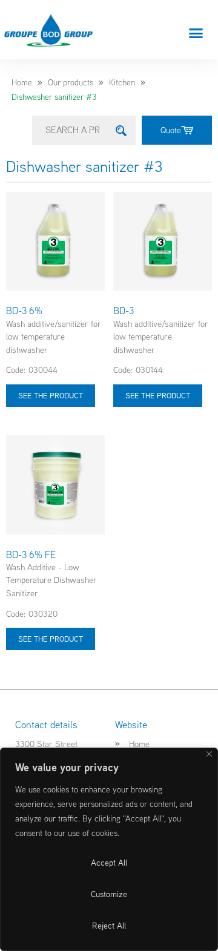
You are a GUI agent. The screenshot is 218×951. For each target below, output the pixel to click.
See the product (50, 395)
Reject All (109, 925)
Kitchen (122, 82)
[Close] (209, 754)
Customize (109, 894)
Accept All (109, 862)
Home (22, 82)
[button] (196, 32)
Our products (70, 82)
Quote (170, 130)
